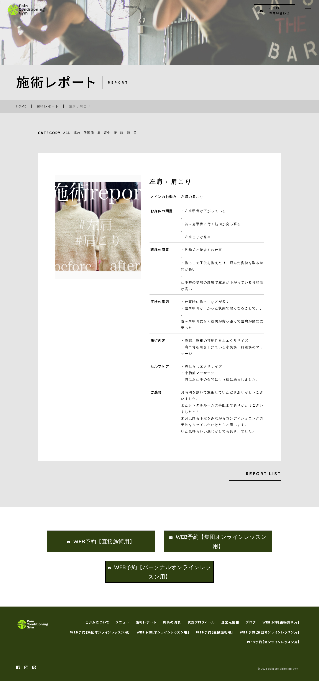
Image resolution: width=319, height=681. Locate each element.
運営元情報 (230, 622)
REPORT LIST (263, 473)
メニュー (122, 622)
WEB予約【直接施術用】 (281, 622)
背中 (107, 132)
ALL (67, 132)
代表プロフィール (201, 622)
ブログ (251, 622)
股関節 (89, 132)
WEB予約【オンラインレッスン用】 (163, 632)
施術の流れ (172, 622)
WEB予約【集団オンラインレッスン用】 (100, 632)
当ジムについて (97, 622)
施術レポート (146, 622)
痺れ (77, 132)
